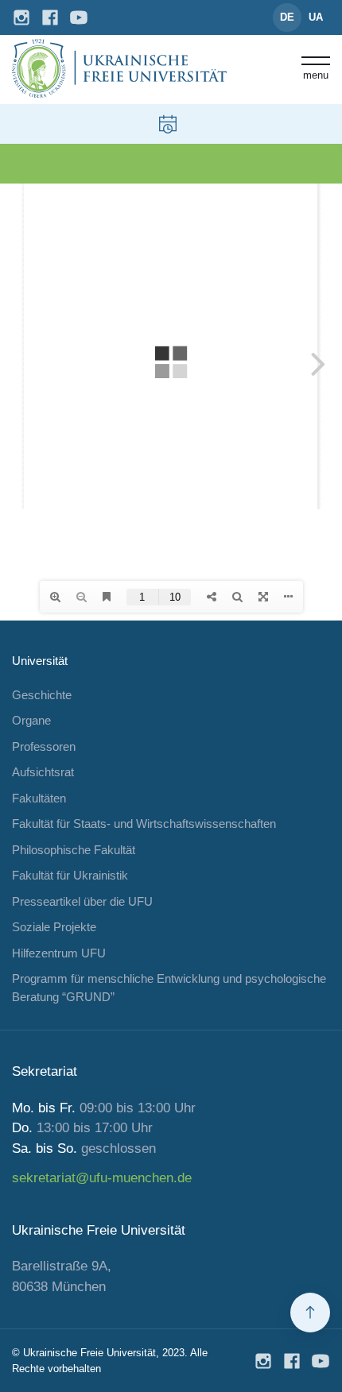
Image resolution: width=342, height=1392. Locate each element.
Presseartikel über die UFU (82, 901)
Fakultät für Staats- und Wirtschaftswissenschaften (144, 823)
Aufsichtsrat (43, 772)
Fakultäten (39, 798)
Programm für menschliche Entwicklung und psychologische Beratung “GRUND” (169, 987)
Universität (40, 660)
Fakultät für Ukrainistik (70, 875)
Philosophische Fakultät (73, 849)
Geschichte (42, 695)
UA (316, 17)
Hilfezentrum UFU (59, 953)
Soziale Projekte (54, 927)
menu (315, 74)
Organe (31, 720)
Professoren (44, 746)
